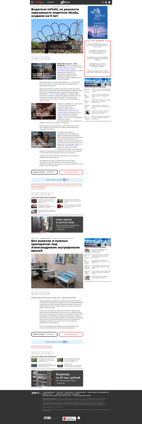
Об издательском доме (49, 392)
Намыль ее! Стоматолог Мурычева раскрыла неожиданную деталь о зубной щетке (100, 256)
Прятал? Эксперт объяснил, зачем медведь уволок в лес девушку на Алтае (100, 96)
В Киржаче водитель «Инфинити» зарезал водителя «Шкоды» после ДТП (47, 212)
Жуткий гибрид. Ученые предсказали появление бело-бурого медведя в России (101, 272)
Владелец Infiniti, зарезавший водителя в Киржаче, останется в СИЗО (72, 201)
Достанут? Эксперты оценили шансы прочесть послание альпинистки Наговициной (101, 118)
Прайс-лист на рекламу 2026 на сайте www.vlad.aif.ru (57, 395)
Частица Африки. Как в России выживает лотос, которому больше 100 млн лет (101, 261)
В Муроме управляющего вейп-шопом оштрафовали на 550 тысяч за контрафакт (72, 360)
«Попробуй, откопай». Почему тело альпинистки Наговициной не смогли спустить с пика (101, 112)
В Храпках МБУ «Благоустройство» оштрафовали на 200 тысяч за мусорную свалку (73, 365)
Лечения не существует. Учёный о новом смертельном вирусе (100, 277)
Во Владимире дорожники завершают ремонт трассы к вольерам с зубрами (97, 65)
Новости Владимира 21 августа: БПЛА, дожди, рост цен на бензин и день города (97, 45)
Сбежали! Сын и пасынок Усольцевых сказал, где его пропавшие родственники (101, 101)
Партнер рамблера (57, 417)
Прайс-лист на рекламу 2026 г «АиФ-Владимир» (68, 394)
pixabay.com (34, 54)
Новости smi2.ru (36, 233)
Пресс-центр (60, 392)
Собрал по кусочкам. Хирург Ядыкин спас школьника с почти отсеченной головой (101, 90)
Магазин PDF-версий (80, 392)
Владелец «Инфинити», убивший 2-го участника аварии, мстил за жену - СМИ (72, 206)
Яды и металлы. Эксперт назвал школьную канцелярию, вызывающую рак (100, 251)
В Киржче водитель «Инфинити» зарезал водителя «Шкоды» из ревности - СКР (46, 201)
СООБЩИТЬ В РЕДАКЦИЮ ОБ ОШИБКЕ (82, 395)
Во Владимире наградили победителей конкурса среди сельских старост (98, 52)
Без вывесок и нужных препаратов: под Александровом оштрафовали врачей (97, 58)
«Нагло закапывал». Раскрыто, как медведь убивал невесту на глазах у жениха (101, 267)
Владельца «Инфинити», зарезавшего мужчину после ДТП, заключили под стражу (47, 206)
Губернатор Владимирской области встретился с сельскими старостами (97, 71)
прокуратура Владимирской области (40, 289)
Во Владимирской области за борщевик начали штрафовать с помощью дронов (46, 360)
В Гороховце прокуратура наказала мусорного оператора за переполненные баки (47, 365)
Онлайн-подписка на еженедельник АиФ (98, 392)
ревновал (70, 144)
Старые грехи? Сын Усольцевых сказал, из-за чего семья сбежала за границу (101, 107)
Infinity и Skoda (54, 94)
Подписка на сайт (47, 394)
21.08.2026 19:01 (35, 238)
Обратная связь (69, 392)
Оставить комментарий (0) (71, 172)
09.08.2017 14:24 (35, 6)
